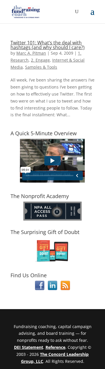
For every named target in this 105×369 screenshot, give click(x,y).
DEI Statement (28, 347)
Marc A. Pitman (31, 53)
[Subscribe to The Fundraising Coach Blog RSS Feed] (65, 288)
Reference (55, 347)
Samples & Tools (41, 67)
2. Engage (40, 60)
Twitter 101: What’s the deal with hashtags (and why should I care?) (47, 45)
